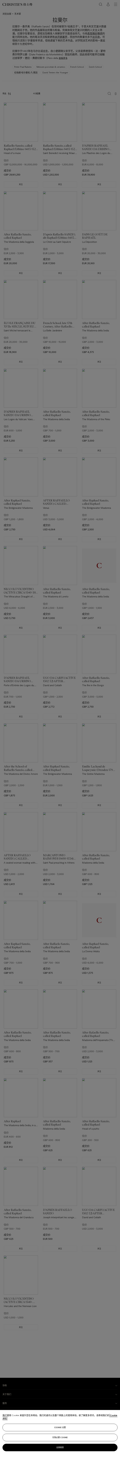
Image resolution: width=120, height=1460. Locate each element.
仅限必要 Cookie (60, 1437)
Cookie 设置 (60, 1427)
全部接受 (60, 1447)
